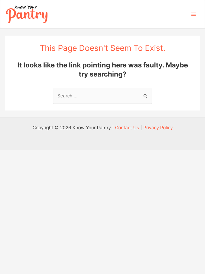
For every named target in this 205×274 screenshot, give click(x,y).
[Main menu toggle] (194, 14)
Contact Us (127, 127)
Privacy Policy (158, 127)
